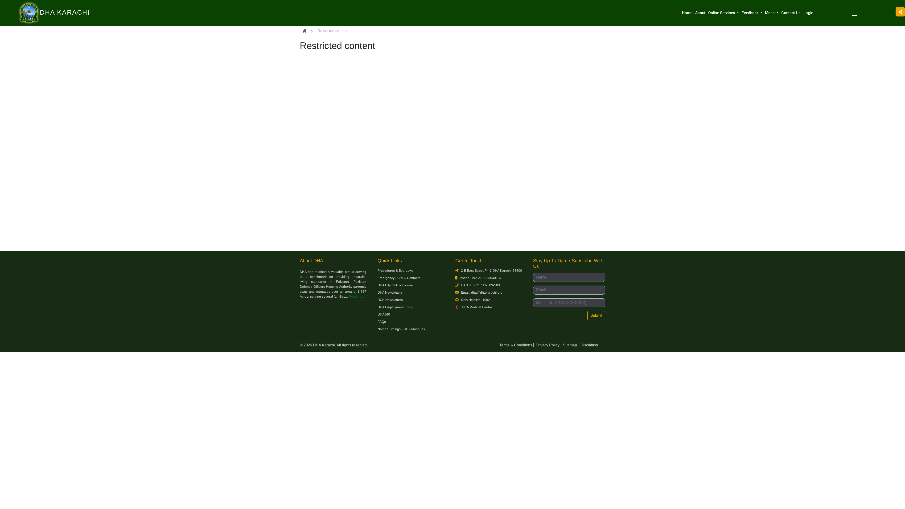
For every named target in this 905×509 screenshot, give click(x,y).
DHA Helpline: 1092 (475, 300)
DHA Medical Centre (476, 307)
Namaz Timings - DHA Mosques (401, 329)
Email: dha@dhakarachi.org (481, 292)
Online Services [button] (722, 13)
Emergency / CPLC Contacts (399, 278)
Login (808, 13)
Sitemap (570, 345)
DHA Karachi (45, 6)
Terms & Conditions (515, 345)
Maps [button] (770, 13)
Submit (596, 315)
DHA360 (384, 314)
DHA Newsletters (390, 292)
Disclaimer (589, 345)
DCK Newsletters (390, 300)
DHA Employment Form (395, 307)
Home (687, 13)
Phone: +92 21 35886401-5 (480, 278)
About (700, 13)
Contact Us (791, 13)
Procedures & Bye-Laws (395, 270)
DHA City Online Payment (396, 285)
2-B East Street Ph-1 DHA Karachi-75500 (491, 270)
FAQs (382, 322)
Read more (357, 296)
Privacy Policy (547, 345)
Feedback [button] (750, 13)
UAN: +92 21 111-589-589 (480, 285)
